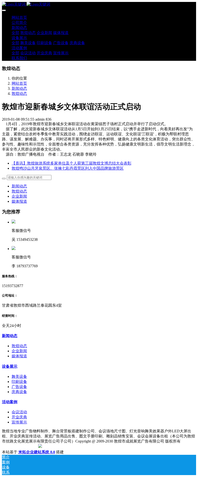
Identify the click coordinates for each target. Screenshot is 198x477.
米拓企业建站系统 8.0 (36, 452)
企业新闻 (19, 196)
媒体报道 (19, 201)
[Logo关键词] (99, 4)
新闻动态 (19, 88)
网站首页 (19, 17)
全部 (15, 33)
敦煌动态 (19, 93)
